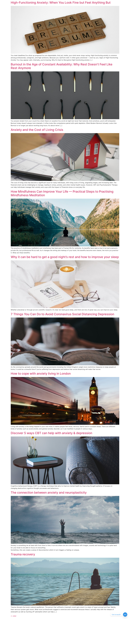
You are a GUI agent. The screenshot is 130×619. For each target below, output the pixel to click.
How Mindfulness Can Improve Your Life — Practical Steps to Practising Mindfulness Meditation (62, 193)
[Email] (125, 614)
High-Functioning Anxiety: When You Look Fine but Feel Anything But (61, 2)
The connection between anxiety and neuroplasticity (49, 492)
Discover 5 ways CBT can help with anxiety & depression (51, 433)
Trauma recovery (23, 554)
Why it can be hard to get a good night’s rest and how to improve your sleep (65, 257)
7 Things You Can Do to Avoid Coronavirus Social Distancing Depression (62, 314)
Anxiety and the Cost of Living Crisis (37, 130)
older (13, 616)
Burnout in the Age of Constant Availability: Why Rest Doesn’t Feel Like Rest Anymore (61, 66)
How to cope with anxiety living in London (41, 373)
